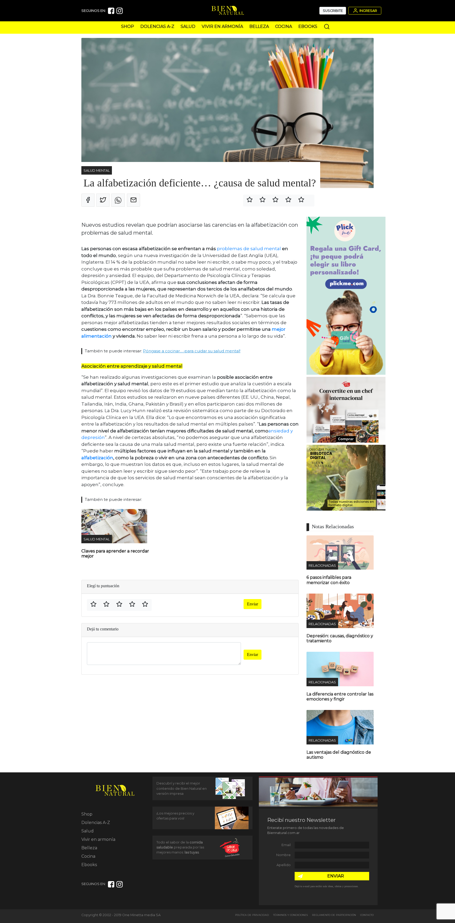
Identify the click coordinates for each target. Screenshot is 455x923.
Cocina (283, 26)
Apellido (283, 865)
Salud (188, 26)
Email (286, 845)
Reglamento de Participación (334, 915)
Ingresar (368, 11)
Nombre (283, 855)
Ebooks (307, 26)
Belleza (259, 26)
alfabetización (97, 457)
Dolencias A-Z (157, 26)
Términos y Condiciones (290, 915)
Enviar (252, 604)
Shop (127, 26)
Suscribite (333, 11)
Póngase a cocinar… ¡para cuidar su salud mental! (191, 350)
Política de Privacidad (252, 915)
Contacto (367, 915)
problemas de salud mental (249, 248)
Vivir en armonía (222, 26)
